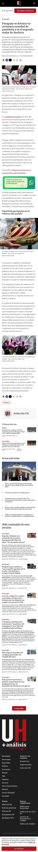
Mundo (4, 428)
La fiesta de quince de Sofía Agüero (17, 493)
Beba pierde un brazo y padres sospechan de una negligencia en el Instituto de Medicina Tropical (16, 683)
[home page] (19, 3)
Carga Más (19, 708)
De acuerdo (19, 849)
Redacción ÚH (21, 413)
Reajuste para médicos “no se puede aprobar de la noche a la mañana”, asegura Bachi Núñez (13, 570)
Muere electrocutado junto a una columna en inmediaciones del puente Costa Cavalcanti (13, 444)
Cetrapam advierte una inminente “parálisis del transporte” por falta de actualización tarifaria (13, 625)
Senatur (6, 402)
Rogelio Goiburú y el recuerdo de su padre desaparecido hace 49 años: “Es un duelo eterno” (13, 539)
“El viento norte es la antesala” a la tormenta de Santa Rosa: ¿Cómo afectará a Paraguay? (20, 500)
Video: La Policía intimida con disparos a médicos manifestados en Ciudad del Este (19, 515)
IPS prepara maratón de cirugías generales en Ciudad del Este (12, 654)
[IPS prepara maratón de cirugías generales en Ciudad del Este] (31, 652)
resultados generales (13, 117)
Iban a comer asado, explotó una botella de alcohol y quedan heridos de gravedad (20, 508)
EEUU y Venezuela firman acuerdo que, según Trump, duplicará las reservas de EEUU (19, 485)
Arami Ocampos (23, 559)
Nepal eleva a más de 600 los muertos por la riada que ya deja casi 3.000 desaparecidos (13, 431)
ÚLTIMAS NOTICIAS (25, 11)
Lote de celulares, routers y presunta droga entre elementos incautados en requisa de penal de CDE (13, 599)
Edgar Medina (23, 614)
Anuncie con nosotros (25, 757)
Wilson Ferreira (19, 449)
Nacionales (5, 19)
